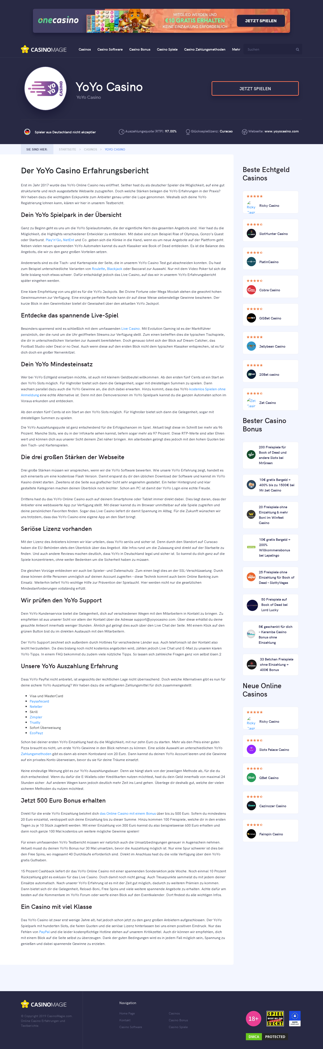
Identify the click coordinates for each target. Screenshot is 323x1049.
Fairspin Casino (271, 833)
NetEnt (68, 239)
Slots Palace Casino (274, 749)
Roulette (98, 268)
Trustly (35, 722)
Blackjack (114, 268)
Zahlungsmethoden (36, 753)
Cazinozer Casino (272, 805)
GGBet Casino (270, 317)
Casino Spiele (167, 49)
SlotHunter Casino (273, 233)
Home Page (127, 1013)
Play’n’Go (53, 239)
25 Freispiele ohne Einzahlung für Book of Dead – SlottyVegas (276, 577)
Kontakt (125, 1020)
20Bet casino (269, 374)
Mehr (236, 49)
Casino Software (110, 49)
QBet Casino (269, 777)
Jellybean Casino (272, 346)
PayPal (44, 931)
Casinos (85, 49)
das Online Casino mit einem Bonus (128, 813)
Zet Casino (267, 402)
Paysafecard (39, 701)
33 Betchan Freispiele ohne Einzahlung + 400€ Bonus (276, 664)
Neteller (36, 706)
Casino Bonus (139, 49)
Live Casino (130, 328)
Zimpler (36, 716)
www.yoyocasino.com (282, 130)
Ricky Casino (269, 205)
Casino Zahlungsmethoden (204, 49)
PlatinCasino (269, 261)
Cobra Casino (269, 289)
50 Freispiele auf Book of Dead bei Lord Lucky (274, 604)
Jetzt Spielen (255, 88)
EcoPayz (36, 732)
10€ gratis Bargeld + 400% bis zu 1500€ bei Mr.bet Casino (276, 484)
